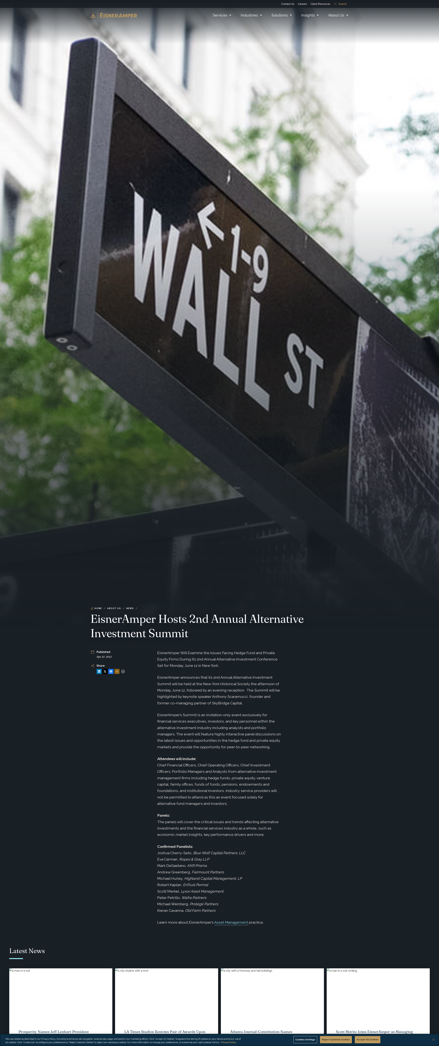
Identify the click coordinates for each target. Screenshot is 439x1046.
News (130, 608)
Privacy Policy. (228, 1042)
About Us (336, 15)
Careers (302, 4)
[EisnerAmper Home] (114, 15)
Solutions (279, 15)
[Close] (433, 1039)
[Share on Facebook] (111, 671)
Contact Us (287, 4)
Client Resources (320, 4)
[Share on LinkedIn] (99, 671)
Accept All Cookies (367, 1039)
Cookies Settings (305, 1039)
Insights (308, 15)
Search (343, 4)
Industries (249, 15)
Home (98, 608)
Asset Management (231, 922)
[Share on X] (105, 671)
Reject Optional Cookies (336, 1039)
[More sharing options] (123, 671)
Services (220, 15)
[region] (219, 1040)
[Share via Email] (117, 671)
